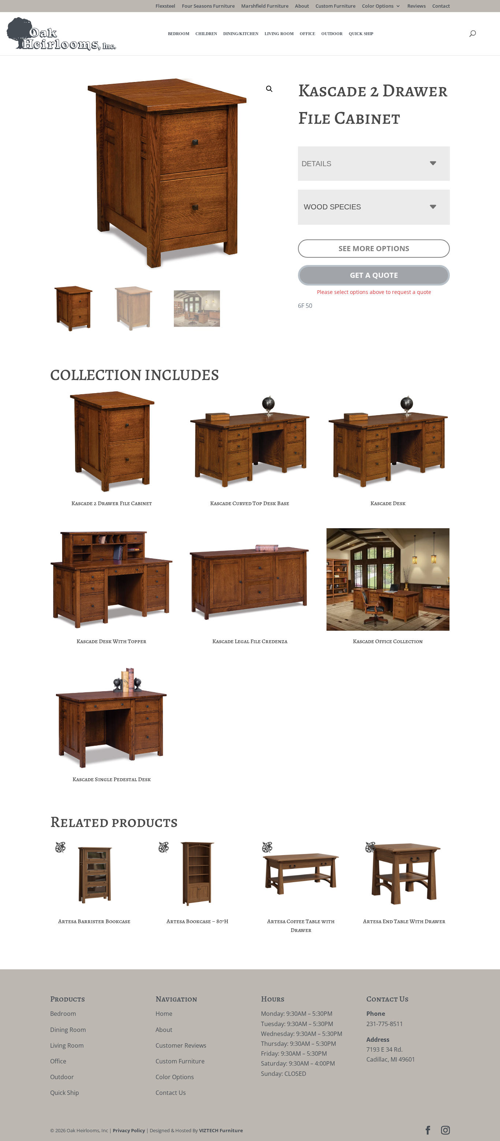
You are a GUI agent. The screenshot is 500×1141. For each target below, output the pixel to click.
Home (164, 1014)
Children (206, 33)
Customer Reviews (181, 1045)
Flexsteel (165, 6)
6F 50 (305, 306)
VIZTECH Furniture (221, 1130)
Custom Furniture (335, 6)
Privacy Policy (129, 1130)
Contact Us (171, 1093)
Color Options (377, 6)
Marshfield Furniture (264, 6)
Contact (441, 6)
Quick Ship (361, 33)
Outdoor (332, 33)
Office (307, 33)
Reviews (416, 6)
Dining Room (68, 1030)
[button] (269, 89)
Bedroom (178, 33)
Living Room (279, 33)
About (302, 6)
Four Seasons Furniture (208, 6)
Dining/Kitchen (240, 33)
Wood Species (332, 207)
